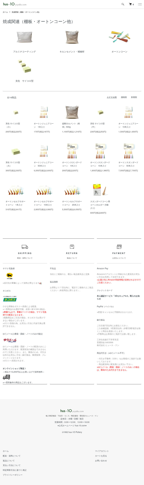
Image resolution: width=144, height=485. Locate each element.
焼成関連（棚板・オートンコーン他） (26, 12)
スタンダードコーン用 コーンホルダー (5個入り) (100, 204)
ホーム (5, 12)
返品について (9, 460)
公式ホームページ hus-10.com (72, 425)
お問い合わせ (101, 460)
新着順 (134, 97)
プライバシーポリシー (12, 474)
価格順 (124, 97)
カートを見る (101, 455)
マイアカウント (102, 451)
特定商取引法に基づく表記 (14, 470)
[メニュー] (140, 4)
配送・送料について (12, 455)
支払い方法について (12, 465)
